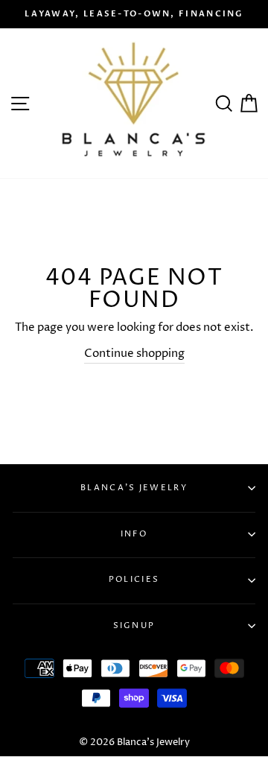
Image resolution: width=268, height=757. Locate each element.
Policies (134, 579)
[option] (134, 14)
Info (134, 533)
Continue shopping (134, 353)
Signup (134, 625)
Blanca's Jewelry (134, 487)
